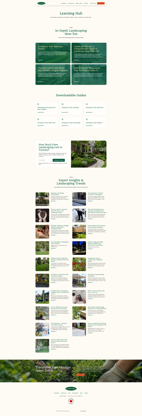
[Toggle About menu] (83, 3)
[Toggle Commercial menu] (74, 3)
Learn (77, 3)
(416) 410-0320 (93, 3)
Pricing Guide (75, 393)
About (81, 393)
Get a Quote (101, 3)
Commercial (63, 393)
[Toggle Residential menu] (67, 3)
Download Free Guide (58, 160)
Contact (86, 3)
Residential (56, 393)
